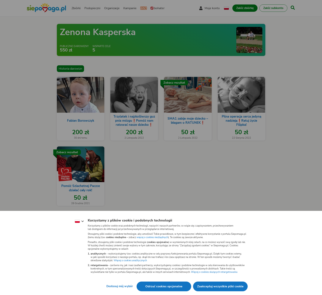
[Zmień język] (79, 221)
